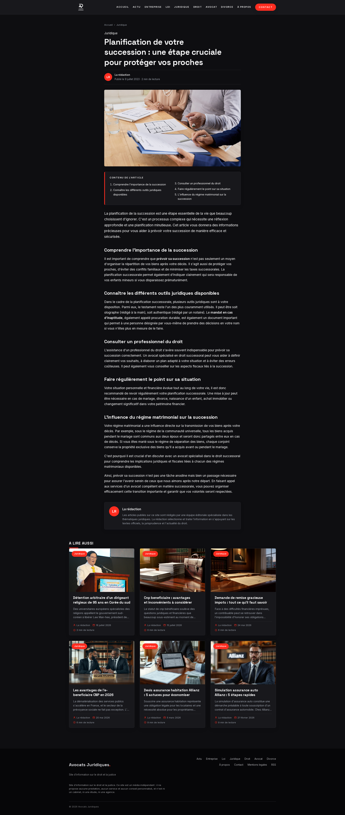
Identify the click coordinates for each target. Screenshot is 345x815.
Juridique (181, 7)
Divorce (227, 7)
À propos (244, 7)
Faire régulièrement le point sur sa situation (204, 188)
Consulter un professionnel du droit (199, 183)
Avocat (211, 7)
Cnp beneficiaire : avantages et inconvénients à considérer (168, 600)
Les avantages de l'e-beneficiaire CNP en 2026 (93, 692)
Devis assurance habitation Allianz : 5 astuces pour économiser (171, 692)
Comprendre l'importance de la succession (139, 184)
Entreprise (153, 7)
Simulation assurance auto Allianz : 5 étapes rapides (236, 692)
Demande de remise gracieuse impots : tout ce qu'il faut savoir (241, 600)
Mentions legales (257, 764)
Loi (168, 7)
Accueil (122, 7)
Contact (266, 7)
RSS (273, 764)
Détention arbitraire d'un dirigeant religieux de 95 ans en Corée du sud (101, 600)
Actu (137, 7)
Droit (197, 7)
